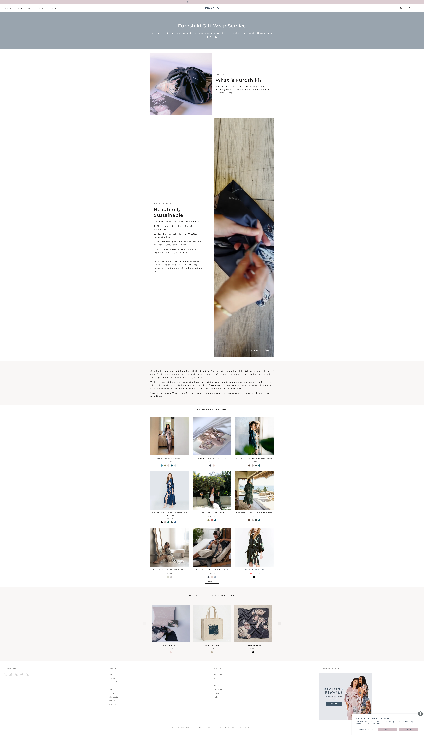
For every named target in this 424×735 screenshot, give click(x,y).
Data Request (246, 727)
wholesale (113, 697)
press (216, 678)
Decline (409, 729)
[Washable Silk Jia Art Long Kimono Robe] (254, 490)
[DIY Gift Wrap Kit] (171, 623)
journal (217, 682)
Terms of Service (213, 727)
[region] (212, 629)
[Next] (279, 623)
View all (212, 581)
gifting (112, 701)
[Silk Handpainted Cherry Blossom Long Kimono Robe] (169, 490)
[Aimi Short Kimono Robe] (254, 547)
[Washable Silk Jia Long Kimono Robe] (212, 547)
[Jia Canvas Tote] (212, 623)
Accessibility (231, 727)
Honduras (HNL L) (383, 8)
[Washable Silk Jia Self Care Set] (212, 436)
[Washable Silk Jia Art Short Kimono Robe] (254, 436)
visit (216, 697)
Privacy (199, 727)
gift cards (113, 704)
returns (112, 678)
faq (110, 685)
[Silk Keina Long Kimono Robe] (169, 436)
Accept (387, 729)
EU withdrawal (115, 682)
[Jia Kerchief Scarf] (253, 623)
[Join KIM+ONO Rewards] (345, 720)
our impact (218, 685)
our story (218, 674)
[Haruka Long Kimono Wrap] (212, 490)
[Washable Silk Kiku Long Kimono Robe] (169, 547)
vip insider (218, 689)
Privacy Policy (373, 724)
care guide (113, 693)
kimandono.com (180, 727)
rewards (217, 693)
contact (112, 689)
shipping (112, 674)
